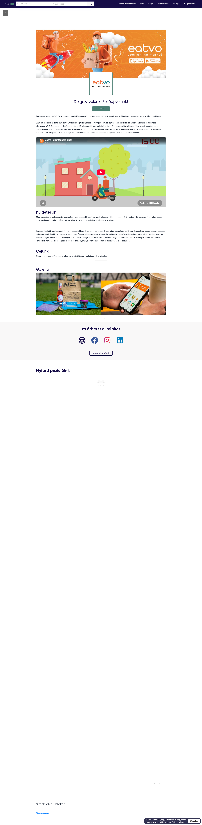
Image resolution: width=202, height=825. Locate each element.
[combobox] (68, 4)
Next (167, 294)
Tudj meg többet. (178, 822)
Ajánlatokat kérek (101, 353)
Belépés (176, 3)
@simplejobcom (42, 813)
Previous (34, 294)
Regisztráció (189, 3)
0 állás (101, 108)
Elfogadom (194, 821)
